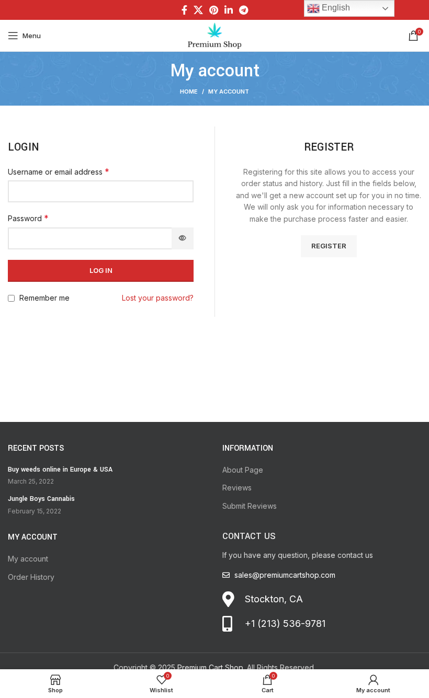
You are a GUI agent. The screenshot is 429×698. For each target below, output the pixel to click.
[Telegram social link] (243, 10)
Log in (100, 270)
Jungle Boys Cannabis (41, 499)
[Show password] (183, 238)
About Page (242, 469)
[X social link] (198, 10)
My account (28, 558)
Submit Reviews (249, 505)
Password (28, 218)
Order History (31, 577)
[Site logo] (214, 34)
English (335, 7)
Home (189, 91)
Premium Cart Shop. (211, 667)
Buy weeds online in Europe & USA (60, 469)
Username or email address (58, 171)
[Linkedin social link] (228, 10)
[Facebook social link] (184, 10)
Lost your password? (158, 297)
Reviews (237, 487)
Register (328, 246)
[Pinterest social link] (213, 10)
